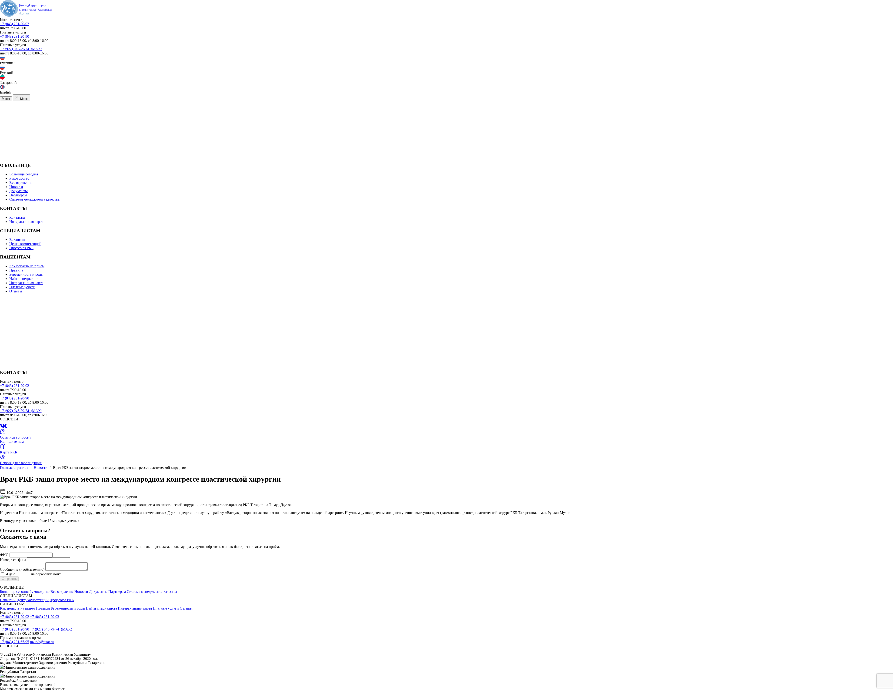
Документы (18, 191)
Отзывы (15, 291)
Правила (16, 270)
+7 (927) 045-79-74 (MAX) (21, 49)
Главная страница (14, 468)
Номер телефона (13, 560)
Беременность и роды (26, 274)
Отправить (9, 578)
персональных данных (80, 574)
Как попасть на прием (26, 266)
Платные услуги (22, 287)
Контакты (17, 217)
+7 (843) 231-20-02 (14, 24)
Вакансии (17, 240)
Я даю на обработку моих (52, 574)
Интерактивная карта (26, 222)
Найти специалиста (24, 279)
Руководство (19, 178)
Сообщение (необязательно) (22, 569)
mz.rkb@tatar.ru (42, 642)
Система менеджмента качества (34, 199)
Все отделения (20, 182)
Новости (16, 187)
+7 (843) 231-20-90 (14, 36)
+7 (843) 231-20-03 (44, 617)
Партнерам (18, 195)
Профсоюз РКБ (21, 248)
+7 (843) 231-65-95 (14, 642)
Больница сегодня (23, 174)
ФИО (4, 555)
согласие (23, 574)
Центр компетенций (25, 244)
